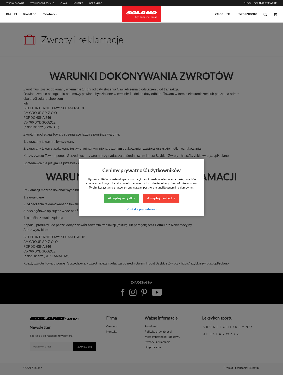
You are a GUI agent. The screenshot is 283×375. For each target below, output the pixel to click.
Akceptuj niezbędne (161, 198)
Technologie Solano (42, 3)
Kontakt (78, 3)
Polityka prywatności (142, 209)
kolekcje (49, 13)
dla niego (29, 14)
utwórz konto (247, 14)
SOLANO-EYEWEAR (265, 3)
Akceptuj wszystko (121, 198)
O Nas (63, 3)
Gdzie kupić (95, 3)
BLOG (247, 3)
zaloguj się (222, 14)
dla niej (11, 14)
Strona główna (15, 3)
